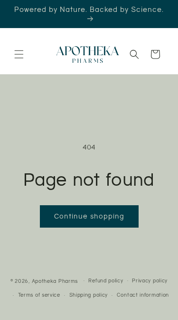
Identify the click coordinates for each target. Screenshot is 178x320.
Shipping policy (88, 295)
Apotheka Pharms (55, 281)
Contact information (143, 295)
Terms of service (39, 295)
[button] (19, 54)
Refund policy (105, 281)
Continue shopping (89, 216)
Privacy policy (150, 281)
